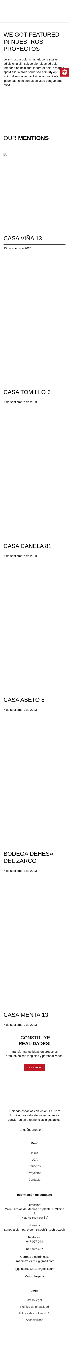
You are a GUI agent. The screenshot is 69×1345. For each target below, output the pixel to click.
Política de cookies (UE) (34, 1313)
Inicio (34, 1153)
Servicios (34, 1166)
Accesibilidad (34, 1320)
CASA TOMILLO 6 (27, 392)
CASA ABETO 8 (24, 699)
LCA (35, 1159)
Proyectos (34, 1173)
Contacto (34, 1179)
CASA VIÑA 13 (23, 238)
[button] (64, 72)
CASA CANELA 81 (27, 546)
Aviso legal (34, 1300)
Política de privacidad (34, 1306)
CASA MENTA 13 (26, 1014)
